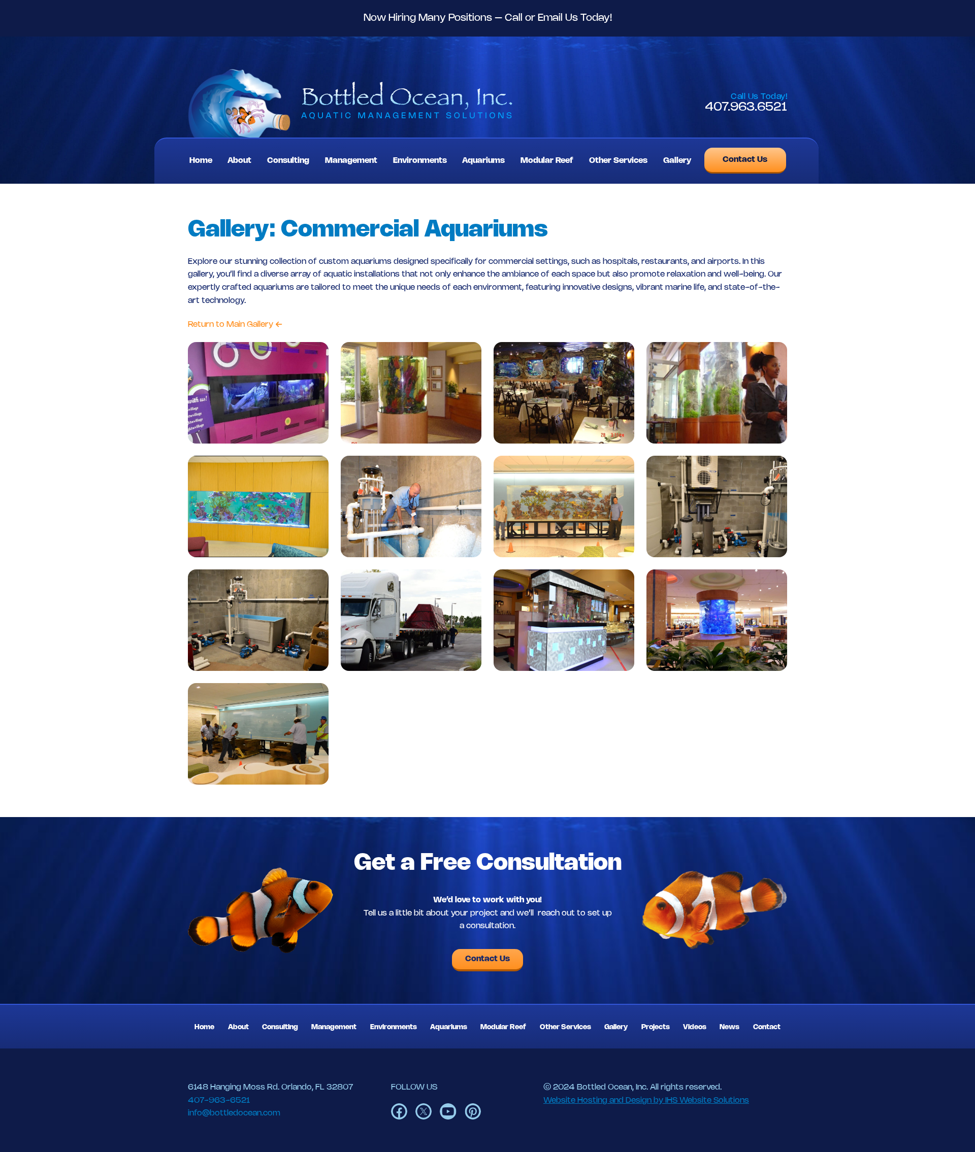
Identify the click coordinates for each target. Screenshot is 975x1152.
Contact (767, 1027)
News (729, 1027)
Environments (420, 160)
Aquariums (483, 160)
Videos (694, 1027)
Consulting (288, 160)
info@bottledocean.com (234, 1113)
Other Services (618, 160)
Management (351, 160)
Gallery (677, 160)
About (239, 160)
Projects (655, 1027)
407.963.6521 (746, 107)
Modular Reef (547, 160)
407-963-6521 (219, 1100)
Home (200, 160)
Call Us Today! (759, 96)
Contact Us (745, 159)
